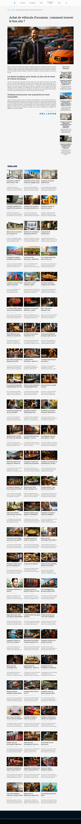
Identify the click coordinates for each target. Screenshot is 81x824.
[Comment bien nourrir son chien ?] (49, 353)
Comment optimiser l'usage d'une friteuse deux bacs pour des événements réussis (48, 285)
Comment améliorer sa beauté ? (14, 590)
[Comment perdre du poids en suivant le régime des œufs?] (32, 531)
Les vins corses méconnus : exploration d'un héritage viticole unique (31, 260)
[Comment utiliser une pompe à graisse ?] (49, 634)
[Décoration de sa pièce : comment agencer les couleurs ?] (32, 634)
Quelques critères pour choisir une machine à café (48, 718)
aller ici (54, 83)
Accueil (8, 10)
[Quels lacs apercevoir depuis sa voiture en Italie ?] (15, 455)
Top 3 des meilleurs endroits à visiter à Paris (15, 794)
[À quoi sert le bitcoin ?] (32, 557)
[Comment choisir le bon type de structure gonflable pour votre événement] (15, 276)
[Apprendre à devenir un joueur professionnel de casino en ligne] (32, 761)
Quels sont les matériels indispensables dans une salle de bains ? (31, 386)
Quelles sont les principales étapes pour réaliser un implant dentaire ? (14, 745)
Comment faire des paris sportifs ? (32, 615)
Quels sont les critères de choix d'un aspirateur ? (15, 438)
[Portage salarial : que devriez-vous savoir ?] (49, 480)
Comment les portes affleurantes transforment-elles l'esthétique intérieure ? (66, 124)
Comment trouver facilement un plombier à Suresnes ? (49, 667)
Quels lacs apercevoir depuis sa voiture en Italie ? (14, 463)
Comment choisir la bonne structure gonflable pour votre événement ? (47, 208)
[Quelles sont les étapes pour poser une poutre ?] (15, 531)
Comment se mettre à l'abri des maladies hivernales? (48, 514)
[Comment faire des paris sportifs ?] (32, 608)
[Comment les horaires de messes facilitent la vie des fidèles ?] (32, 199)
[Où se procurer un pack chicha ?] (49, 378)
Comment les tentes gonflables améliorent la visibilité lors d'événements (15, 260)
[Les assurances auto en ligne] (49, 787)
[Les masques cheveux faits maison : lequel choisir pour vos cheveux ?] (49, 429)
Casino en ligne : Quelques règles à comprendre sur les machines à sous (47, 770)
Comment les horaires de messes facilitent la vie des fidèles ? (31, 208)
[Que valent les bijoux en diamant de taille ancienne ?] (15, 353)
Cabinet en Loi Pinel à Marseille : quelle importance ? (31, 310)
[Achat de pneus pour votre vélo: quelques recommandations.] (49, 608)
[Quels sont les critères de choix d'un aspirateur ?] (15, 429)
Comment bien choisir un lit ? (31, 692)
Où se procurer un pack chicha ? (48, 386)
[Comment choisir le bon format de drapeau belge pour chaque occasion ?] (66, 95)
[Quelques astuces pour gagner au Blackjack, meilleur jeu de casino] (32, 506)
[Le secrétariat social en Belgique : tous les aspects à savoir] (32, 429)
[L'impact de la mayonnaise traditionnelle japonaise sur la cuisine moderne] (49, 225)
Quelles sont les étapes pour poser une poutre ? (14, 539)
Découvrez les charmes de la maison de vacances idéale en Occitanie (14, 234)
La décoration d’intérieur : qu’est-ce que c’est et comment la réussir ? (31, 362)
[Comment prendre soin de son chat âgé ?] (15, 404)
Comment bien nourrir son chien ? (48, 360)
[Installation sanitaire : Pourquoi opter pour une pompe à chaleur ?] (49, 404)
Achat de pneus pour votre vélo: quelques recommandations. (48, 616)
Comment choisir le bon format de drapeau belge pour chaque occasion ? (66, 103)
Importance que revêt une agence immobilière (15, 615)
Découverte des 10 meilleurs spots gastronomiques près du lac (32, 285)
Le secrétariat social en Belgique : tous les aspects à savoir (31, 438)
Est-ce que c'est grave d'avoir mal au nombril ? (15, 718)
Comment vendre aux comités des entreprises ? (31, 463)
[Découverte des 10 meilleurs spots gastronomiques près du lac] (32, 276)
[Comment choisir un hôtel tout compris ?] (15, 634)
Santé (41, 2)
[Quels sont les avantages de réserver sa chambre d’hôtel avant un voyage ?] (32, 736)
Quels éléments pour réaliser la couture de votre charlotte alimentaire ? (14, 336)
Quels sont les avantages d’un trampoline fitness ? (13, 667)
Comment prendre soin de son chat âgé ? (14, 411)
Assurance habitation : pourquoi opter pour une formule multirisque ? (49, 335)
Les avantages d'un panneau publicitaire (48, 590)
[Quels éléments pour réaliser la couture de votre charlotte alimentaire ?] (15, 327)
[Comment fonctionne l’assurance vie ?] (32, 327)
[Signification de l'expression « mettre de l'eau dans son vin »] (32, 659)
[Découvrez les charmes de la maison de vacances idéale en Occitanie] (15, 225)
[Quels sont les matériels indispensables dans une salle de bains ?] (32, 378)
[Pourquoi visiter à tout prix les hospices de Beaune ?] (15, 557)
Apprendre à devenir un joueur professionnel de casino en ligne (32, 769)
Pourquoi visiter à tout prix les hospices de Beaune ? (14, 565)
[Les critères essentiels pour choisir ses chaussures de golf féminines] (49, 250)
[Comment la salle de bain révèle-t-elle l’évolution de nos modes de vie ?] (66, 75)
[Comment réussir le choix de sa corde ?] (32, 710)
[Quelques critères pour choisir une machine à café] (49, 710)
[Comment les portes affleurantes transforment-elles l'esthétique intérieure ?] (66, 116)
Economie (23, 2)
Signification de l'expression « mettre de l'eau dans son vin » (31, 667)
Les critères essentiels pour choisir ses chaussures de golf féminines (48, 260)
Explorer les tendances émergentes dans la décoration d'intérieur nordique (31, 234)
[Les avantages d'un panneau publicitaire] (49, 582)
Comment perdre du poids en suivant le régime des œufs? (30, 540)
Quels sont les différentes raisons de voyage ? (31, 795)
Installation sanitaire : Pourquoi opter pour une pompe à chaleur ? (49, 412)
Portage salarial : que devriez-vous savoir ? (48, 488)
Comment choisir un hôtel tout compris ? (13, 641)
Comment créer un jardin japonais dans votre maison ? (48, 693)
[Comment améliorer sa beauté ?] (15, 582)
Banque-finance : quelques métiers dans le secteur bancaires (14, 693)
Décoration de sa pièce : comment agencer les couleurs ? (31, 642)
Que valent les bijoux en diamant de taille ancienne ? (14, 361)
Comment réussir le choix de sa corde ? (30, 718)
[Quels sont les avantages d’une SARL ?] (49, 531)
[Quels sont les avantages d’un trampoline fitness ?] (15, 659)
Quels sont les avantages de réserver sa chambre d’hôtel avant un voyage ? (31, 745)
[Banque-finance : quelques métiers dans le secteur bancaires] (15, 685)
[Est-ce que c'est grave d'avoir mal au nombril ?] (15, 710)
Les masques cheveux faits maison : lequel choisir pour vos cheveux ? (48, 438)
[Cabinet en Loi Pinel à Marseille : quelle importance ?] (32, 302)
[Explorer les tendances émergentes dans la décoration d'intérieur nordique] (32, 225)
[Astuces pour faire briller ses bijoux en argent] (32, 480)
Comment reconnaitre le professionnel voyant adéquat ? (49, 463)
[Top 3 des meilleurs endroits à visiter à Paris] (15, 787)
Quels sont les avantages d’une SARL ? (49, 539)
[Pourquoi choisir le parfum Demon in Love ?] (32, 582)
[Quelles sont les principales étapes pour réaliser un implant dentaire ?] (15, 736)
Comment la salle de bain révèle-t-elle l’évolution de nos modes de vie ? (66, 82)
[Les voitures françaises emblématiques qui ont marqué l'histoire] (15, 378)
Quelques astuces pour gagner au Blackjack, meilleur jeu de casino (31, 514)
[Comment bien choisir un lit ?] (32, 685)
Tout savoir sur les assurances (47, 743)
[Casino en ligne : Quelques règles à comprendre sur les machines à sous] (49, 761)
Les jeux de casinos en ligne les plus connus (14, 769)
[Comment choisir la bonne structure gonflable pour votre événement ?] (49, 199)
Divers (59, 2)
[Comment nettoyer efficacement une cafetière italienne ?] (32, 404)
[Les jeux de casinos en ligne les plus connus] (15, 761)
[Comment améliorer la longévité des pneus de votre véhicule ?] (66, 138)
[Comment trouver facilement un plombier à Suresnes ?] (49, 659)
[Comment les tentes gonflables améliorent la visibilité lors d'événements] (15, 250)
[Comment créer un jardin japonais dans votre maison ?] (49, 685)
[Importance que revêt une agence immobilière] (15, 608)
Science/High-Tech (50, 2)
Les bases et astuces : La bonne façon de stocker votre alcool (14, 489)
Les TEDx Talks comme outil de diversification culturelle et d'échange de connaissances (14, 311)
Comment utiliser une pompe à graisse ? (48, 641)
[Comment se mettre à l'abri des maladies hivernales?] (49, 506)
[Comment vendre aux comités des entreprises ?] (32, 455)
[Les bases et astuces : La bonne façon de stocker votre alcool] (15, 480)
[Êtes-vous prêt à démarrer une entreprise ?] (49, 302)
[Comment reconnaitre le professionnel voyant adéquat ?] (49, 455)
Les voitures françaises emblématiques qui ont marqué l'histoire (14, 386)
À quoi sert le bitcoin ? (31, 564)
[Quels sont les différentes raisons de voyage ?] (32, 787)
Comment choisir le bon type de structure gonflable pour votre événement (15, 285)
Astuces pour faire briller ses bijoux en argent (30, 489)
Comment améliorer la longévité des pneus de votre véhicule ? (66, 146)
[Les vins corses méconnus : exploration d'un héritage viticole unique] (32, 250)
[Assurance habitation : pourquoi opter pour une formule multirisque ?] (49, 327)
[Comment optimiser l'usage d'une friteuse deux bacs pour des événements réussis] (49, 276)
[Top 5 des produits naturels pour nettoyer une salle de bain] (15, 506)
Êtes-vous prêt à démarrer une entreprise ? (46, 310)
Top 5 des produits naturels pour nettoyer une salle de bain (14, 514)
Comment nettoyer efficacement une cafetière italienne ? (30, 412)
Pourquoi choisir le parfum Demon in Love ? (31, 591)
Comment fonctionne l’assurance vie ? (31, 335)
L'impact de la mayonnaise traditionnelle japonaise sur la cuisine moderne (49, 234)
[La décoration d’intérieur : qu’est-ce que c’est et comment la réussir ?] (32, 353)
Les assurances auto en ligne (48, 794)
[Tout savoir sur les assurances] (49, 736)
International (32, 2)
